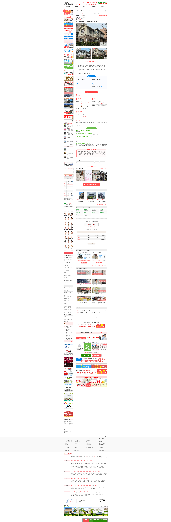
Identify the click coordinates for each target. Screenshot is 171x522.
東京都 (71, 460)
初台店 (72, 461)
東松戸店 (72, 466)
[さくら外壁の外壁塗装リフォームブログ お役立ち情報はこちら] (68, 122)
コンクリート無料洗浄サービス (103, 450)
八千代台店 (103, 464)
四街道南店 (85, 466)
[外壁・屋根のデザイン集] (68, 111)
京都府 (78, 478)
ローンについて (66, 277)
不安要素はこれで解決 (67, 314)
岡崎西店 (100, 474)
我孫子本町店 (77, 466)
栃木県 (87, 460)
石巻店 (72, 457)
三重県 (99, 471)
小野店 (96, 480)
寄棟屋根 (82, 13)
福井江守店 (105, 473)
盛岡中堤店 (96, 456)
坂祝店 (76, 476)
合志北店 (76, 494)
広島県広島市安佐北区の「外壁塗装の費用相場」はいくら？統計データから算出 (68, 431)
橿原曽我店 (72, 483)
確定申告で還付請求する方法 (67, 296)
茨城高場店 (82, 467)
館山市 (79, 241)
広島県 (71, 485)
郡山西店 (102, 481)
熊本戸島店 (100, 492)
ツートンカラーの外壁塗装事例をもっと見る (100, 204)
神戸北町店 (83, 481)
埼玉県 (78, 460)
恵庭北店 (81, 456)
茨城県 (84, 460)
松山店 (86, 488)
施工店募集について (101, 441)
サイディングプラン (67, 262)
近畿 (67, 478)
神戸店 (72, 481)
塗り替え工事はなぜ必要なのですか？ (68, 327)
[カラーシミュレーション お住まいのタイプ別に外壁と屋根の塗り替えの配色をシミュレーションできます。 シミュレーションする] (68, 72)
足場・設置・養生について (67, 312)
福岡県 (71, 491)
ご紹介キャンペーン (101, 447)
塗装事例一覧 (68, 146)
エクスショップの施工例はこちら (68, 375)
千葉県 (90, 12)
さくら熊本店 (80, 494)
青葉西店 (72, 463)
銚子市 (79, 235)
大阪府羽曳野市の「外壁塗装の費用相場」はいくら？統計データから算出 (68, 426)
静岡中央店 (104, 474)
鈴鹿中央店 (87, 476)
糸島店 (76, 492)
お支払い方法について (67, 275)
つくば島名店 (101, 466)
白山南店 (97, 473)
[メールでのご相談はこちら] (68, 253)
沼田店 (72, 469)
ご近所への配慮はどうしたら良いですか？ (68, 339)
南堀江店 (72, 480)
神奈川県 (75, 460)
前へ (65, 211)
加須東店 (92, 464)
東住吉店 (76, 480)
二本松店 (105, 457)
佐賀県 (75, 491)
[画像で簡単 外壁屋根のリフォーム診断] (68, 78)
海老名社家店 (97, 463)
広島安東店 (72, 487)
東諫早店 (96, 492)
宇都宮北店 (95, 467)
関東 (67, 460)
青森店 (84, 456)
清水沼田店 (72, 476)
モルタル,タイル (104, 12)
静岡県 (93, 471)
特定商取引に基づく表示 (68, 280)
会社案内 (65, 273)
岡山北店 (85, 487)
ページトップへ (104, 436)
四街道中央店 (90, 466)
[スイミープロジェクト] (68, 405)
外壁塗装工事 (66, 443)
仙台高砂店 (100, 456)
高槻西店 (80, 480)
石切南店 (84, 480)
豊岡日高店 (103, 480)
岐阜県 (96, 471)
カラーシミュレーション (68, 267)
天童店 (88, 457)
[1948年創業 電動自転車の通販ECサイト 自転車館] (68, 389)
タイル (87, 84)
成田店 (94, 466)
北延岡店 (77, 495)
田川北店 (80, 492)
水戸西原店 (78, 467)
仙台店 (104, 456)
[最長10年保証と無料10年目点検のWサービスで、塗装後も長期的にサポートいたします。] (68, 24)
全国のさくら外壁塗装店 (69, 453)
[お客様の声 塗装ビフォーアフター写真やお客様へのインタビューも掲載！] (68, 18)
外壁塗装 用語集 (66, 321)
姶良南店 (85, 495)
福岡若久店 (72, 492)
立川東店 (89, 461)
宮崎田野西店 (101, 494)
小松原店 (93, 463)
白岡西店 (85, 464)
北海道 (71, 454)
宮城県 (81, 454)
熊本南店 (72, 494)
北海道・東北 (67, 454)
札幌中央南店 (73, 456)
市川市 (93, 12)
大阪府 (71, 478)
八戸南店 (92, 456)
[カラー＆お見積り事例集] (68, 169)
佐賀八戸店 (92, 492)
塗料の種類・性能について (67, 306)
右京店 (91, 481)
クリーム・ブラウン (98, 12)
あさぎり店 (89, 494)
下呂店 (80, 476)
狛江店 (82, 461)
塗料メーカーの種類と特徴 (67, 307)
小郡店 (88, 492)
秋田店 (82, 457)
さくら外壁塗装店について (68, 257)
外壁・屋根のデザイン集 (89, 447)
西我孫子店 (81, 466)
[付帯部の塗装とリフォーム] (68, 105)
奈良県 (84, 478)
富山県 (84, 471)
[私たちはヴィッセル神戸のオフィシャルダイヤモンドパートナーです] (68, 362)
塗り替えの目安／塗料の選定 (68, 259)
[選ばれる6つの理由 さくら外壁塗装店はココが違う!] (68, 12)
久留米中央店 (84, 492)
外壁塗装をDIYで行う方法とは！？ (68, 317)
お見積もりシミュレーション (68, 265)
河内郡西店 (99, 467)
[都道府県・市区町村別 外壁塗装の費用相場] (68, 175)
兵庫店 (75, 481)
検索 (72, 34)
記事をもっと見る (71, 144)
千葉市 (79, 233)
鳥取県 (81, 485)
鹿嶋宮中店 (86, 467)
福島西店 (102, 457)
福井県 (87, 471)
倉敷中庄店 (88, 487)
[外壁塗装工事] (68, 89)
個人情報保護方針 (67, 278)
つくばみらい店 (73, 467)
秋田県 (84, 454)
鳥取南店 (72, 488)
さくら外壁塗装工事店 (78, 12)
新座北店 (105, 463)
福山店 (76, 487)
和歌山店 (77, 483)
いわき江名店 (92, 457)
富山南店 (101, 473)
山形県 (87, 454)
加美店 (78, 457)
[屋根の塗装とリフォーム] (68, 94)
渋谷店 (75, 461)
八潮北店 (76, 464)
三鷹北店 (79, 461)
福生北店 (86, 461)
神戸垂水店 (79, 481)
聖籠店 (72, 473)
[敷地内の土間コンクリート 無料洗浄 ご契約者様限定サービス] (68, 61)
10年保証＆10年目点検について (79, 446)
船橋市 (79, 239)
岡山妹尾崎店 (80, 487)
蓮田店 (88, 464)
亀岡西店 (95, 481)
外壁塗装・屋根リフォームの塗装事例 (91, 446)
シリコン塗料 (87, 102)
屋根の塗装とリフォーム (89, 441)
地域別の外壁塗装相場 (89, 444)
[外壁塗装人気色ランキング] (68, 172)
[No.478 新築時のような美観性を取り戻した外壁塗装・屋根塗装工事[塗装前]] (83, 58)
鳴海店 (84, 474)
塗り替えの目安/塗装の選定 (68, 441)
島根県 (84, 485)
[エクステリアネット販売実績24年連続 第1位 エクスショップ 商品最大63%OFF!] (68, 371)
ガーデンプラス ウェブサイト (103, 439)
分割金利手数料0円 (101, 444)
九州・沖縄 (67, 491)
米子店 (76, 488)
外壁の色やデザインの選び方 (68, 298)
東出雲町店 (82, 488)
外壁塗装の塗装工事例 (85, 12)
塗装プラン (66, 260)
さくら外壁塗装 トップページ (69, 438)
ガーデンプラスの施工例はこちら (68, 384)
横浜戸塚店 (76, 463)
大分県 (84, 491)
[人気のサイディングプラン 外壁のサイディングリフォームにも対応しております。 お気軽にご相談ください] (68, 100)
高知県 (96, 485)
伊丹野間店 (92, 480)
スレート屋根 (78, 13)
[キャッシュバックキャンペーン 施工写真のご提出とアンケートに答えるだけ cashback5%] (68, 55)
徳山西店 (96, 487)
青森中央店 (88, 456)
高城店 (93, 494)
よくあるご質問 (66, 270)
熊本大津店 (85, 494)
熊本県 (81, 491)
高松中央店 (90, 488)
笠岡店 (93, 487)
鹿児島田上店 (81, 495)
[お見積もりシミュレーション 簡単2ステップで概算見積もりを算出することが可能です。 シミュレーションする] (68, 66)
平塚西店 (101, 463)
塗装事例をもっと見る (70, 159)
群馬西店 (103, 467)
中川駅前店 (93, 461)
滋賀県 (81, 478)
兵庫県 (75, 478)
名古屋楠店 (80, 474)
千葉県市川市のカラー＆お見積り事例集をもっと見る (99, 265)
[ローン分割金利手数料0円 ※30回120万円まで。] (68, 51)
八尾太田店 (87, 480)
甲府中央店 (90, 473)
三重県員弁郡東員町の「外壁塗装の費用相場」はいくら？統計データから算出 (68, 421)
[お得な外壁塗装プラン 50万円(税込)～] (68, 45)
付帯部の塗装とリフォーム (78, 441)
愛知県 (90, 471)
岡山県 (75, 485)
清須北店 (93, 474)
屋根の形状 (65, 303)
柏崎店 (75, 473)
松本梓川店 (79, 473)
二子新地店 (85, 463)
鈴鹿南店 (83, 476)
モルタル (83, 84)
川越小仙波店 (80, 464)
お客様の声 (66, 446)
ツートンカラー (102, 162)
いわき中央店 (97, 457)
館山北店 (95, 464)
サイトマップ (66, 283)
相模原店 (89, 463)
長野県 (75, 471)
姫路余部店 (87, 481)
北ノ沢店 (77, 456)
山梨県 (78, 471)
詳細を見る (84, 262)
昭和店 (94, 473)
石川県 (81, 471)
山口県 (78, 485)
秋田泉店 (85, 457)
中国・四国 (67, 485)
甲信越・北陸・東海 (67, 471)
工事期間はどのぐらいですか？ (68, 336)
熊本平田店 (104, 492)
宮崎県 (87, 491)
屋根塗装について (66, 290)
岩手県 (78, 454)
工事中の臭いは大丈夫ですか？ (68, 333)
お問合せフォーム (67, 450)
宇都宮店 (91, 467)
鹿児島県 (90, 491)
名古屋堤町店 (88, 474)
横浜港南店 (80, 463)
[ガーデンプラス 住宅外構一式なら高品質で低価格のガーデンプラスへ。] (68, 380)
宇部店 (99, 487)
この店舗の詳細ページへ (102, 168)
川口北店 (72, 464)
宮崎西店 (97, 494)
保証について (66, 272)
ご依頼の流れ (66, 264)
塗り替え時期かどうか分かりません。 (68, 330)
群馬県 (91, 460)
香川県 (90, 485)
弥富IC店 (97, 474)
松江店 (79, 488)
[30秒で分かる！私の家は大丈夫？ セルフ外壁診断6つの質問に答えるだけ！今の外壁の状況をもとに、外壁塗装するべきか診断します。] (68, 83)
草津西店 (99, 481)
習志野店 (99, 464)
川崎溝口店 (104, 461)
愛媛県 (87, 485)
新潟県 (71, 471)
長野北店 (86, 473)
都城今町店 (72, 495)
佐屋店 (77, 474)
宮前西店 (97, 461)
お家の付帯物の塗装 (66, 304)
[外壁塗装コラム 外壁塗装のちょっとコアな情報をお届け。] (68, 164)
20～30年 (83, 79)
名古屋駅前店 (73, 474)
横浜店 (101, 461)
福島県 (90, 454)
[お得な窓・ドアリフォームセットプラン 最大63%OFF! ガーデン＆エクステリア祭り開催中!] (68, 117)
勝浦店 (97, 466)
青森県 (75, 454)
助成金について (66, 295)
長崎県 (78, 491)
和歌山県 (87, 478)
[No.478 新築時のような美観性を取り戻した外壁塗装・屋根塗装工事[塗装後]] (99, 58)
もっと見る (91, 243)
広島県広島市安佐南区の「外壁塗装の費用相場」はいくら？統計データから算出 (68, 429)
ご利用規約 (66, 282)
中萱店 (83, 473)
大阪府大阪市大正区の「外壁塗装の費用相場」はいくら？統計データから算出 (68, 424)
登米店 (75, 457)
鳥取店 (103, 487)
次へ (72, 211)
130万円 (80, 19)
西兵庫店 (99, 480)
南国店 (94, 488)
